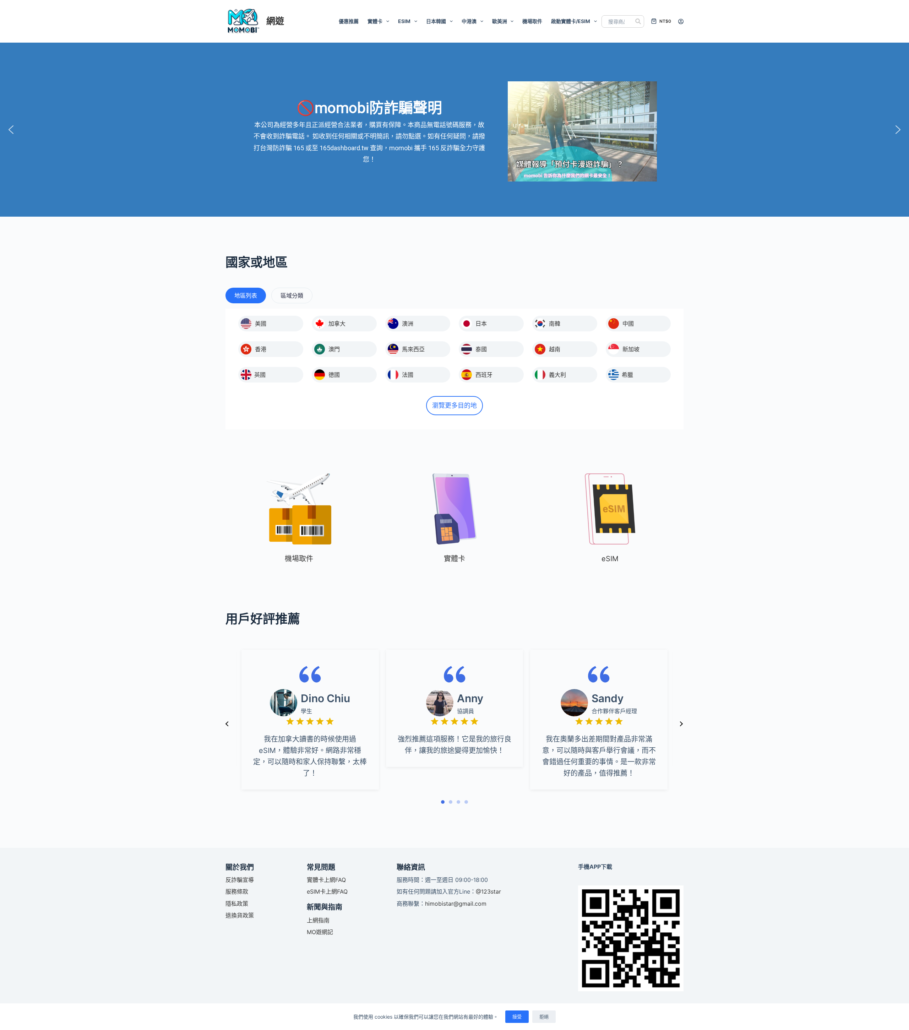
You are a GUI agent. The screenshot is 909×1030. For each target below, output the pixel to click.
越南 (554, 349)
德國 (334, 374)
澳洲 (407, 323)
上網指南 (318, 920)
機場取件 (532, 21)
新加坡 (630, 349)
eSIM (404, 21)
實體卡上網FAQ (326, 879)
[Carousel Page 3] (458, 802)
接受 (517, 1016)
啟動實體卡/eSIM (570, 21)
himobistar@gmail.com (455, 903)
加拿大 (336, 323)
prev (227, 724)
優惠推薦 (349, 21)
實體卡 (375, 21)
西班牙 (483, 374)
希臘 (627, 374)
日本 (481, 323)
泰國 (481, 349)
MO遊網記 (320, 932)
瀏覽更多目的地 (454, 405)
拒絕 (544, 1016)
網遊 (275, 21)
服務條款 (236, 891)
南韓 (554, 323)
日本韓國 (436, 21)
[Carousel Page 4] (466, 802)
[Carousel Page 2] (450, 802)
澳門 (334, 349)
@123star (488, 891)
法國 (407, 374)
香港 (260, 349)
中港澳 (469, 21)
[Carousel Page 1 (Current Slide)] (443, 802)
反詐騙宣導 (239, 879)
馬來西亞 (413, 349)
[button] (11, 129)
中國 (628, 323)
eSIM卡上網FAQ (327, 891)
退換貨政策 (239, 915)
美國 (260, 323)
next (681, 724)
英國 (260, 374)
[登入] (681, 21)
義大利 (557, 374)
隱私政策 (236, 903)
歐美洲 (499, 21)
